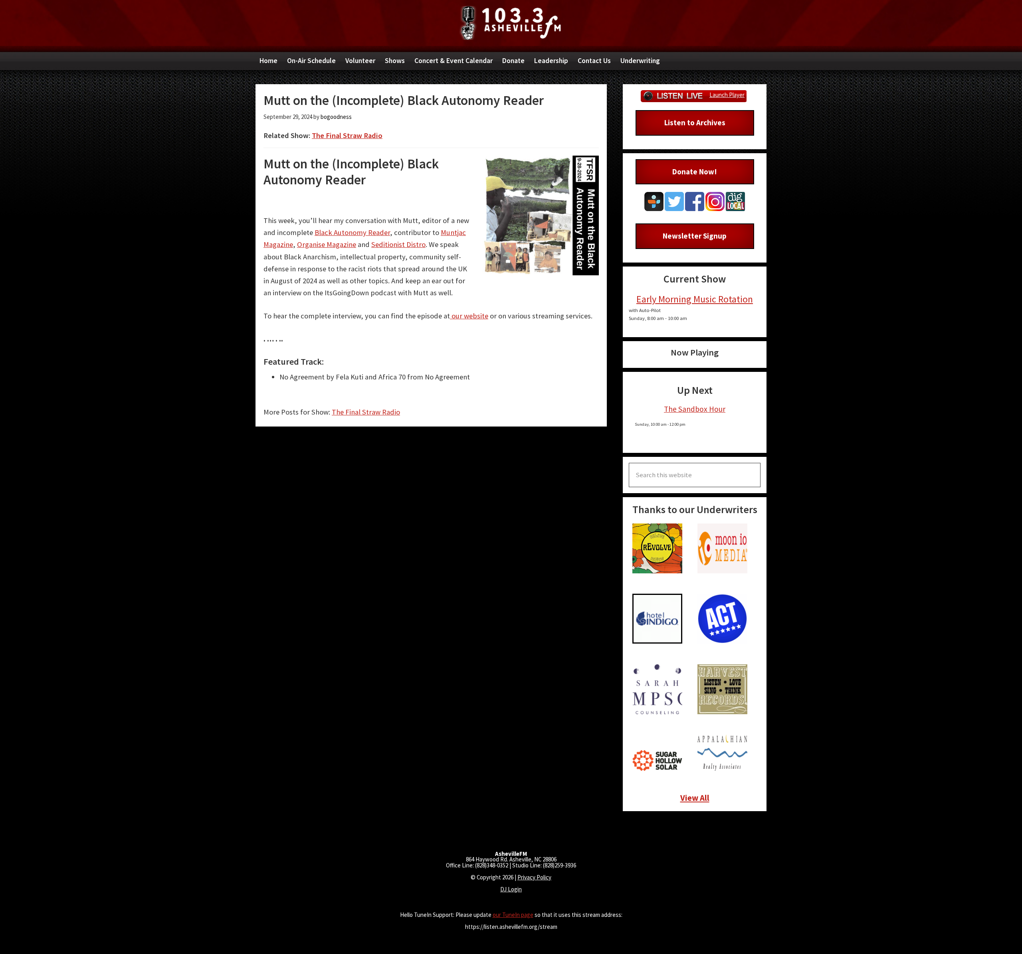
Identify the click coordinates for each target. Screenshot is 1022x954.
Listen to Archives (694, 122)
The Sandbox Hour (694, 409)
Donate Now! (694, 171)
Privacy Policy (534, 877)
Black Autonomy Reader (352, 232)
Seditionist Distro (398, 244)
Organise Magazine (326, 244)
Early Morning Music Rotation (694, 299)
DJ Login (511, 889)
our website (469, 315)
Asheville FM (511, 23)
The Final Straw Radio (347, 135)
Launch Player (727, 95)
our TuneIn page (513, 914)
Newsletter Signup (695, 236)
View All (694, 797)
